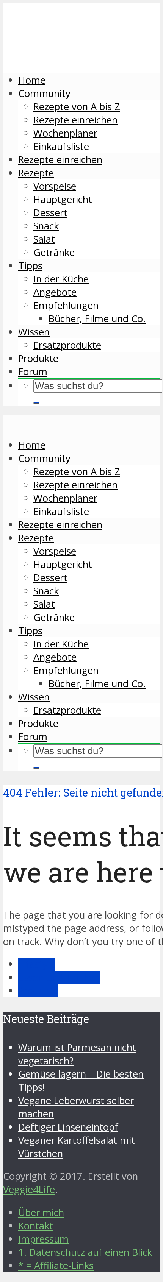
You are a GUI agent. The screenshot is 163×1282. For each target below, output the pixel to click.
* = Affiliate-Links (56, 1265)
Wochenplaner (65, 133)
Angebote (55, 292)
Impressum (43, 1239)
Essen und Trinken (59, 977)
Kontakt (35, 1225)
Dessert (50, 212)
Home (31, 80)
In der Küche (61, 278)
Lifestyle (36, 964)
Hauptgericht (62, 199)
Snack (46, 225)
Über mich (41, 1212)
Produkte (38, 358)
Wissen (34, 331)
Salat (44, 239)
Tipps (30, 265)
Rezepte (36, 172)
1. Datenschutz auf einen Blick (85, 1252)
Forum (32, 371)
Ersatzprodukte (67, 345)
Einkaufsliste (61, 146)
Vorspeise (54, 186)
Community (44, 93)
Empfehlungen (66, 305)
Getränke (54, 252)
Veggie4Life (29, 1189)
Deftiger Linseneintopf (68, 1127)
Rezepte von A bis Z (76, 106)
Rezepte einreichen (75, 119)
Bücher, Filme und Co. (97, 318)
